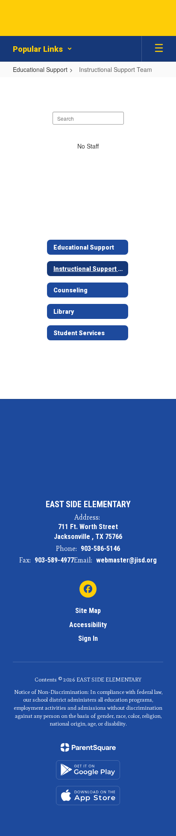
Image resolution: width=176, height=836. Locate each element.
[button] (42, 49)
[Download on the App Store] (88, 795)
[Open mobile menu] (159, 49)
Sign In (88, 638)
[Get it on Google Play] (88, 769)
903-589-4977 (54, 560)
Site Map (88, 611)
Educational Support (40, 69)
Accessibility (88, 625)
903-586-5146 (100, 548)
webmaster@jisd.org (126, 560)
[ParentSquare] (88, 747)
